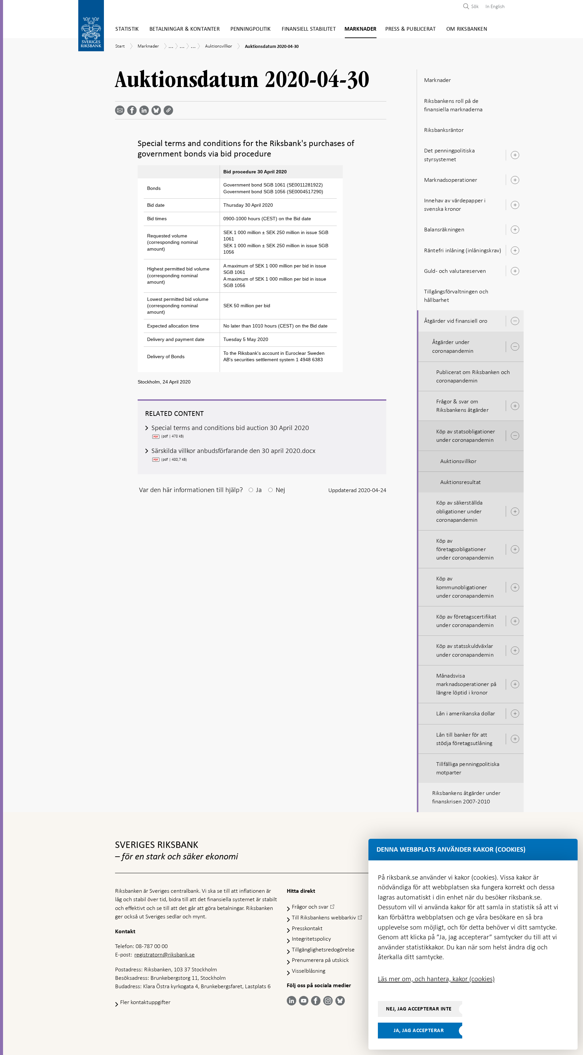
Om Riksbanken (466, 29)
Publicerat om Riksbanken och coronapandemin (473, 376)
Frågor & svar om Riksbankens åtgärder (462, 406)
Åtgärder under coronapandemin (453, 346)
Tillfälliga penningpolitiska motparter (468, 768)
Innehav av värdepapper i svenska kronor (455, 204)
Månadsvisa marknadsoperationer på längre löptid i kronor (466, 684)
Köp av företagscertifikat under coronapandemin (466, 621)
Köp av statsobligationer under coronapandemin (465, 436)
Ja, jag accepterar (419, 1030)
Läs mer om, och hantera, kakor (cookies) (436, 978)
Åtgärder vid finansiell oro (455, 320)
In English (495, 6)
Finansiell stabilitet (309, 29)
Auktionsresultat (460, 482)
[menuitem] (493, 6)
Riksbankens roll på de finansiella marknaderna (453, 105)
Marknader (360, 29)
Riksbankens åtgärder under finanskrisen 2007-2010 (466, 797)
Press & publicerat (410, 29)
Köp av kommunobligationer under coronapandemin (465, 587)
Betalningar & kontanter (184, 29)
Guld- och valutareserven (455, 271)
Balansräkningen (444, 229)
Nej (280, 489)
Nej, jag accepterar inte (419, 1008)
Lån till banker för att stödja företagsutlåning (464, 739)
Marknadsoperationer (450, 179)
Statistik (127, 29)
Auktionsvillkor (458, 461)
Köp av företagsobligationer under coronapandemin (465, 549)
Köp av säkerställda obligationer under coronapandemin (459, 511)
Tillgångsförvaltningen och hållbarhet (456, 296)
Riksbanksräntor (444, 130)
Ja (259, 489)
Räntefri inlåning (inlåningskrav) (462, 250)
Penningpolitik (250, 29)
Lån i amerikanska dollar (465, 713)
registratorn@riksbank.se (164, 954)
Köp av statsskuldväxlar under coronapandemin (465, 650)
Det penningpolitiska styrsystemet (449, 155)
